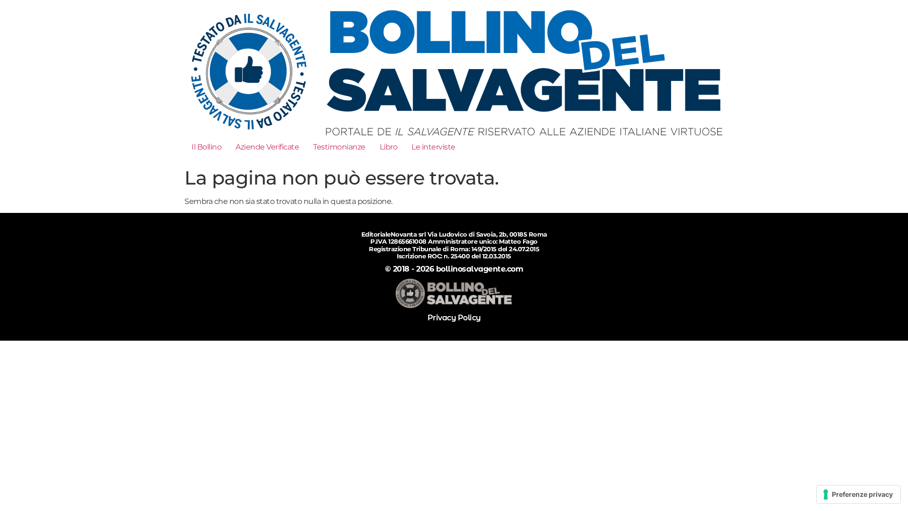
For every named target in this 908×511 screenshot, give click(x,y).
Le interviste (433, 146)
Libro (389, 146)
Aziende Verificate (267, 146)
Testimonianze (339, 146)
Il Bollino (206, 146)
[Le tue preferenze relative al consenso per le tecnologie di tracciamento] (858, 494)
